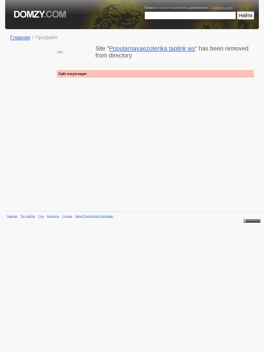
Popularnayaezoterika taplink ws (152, 48)
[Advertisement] (31, 126)
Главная (20, 37)
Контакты (53, 216)
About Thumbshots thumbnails (94, 216)
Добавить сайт (222, 7)
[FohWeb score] (252, 221)
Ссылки (67, 216)
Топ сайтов (27, 216)
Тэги (41, 216)
